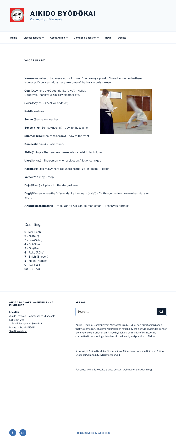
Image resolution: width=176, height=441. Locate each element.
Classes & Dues (32, 37)
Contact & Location (85, 37)
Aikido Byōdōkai (63, 13)
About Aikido (57, 37)
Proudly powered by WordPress (92, 432)
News (108, 37)
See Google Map (18, 331)
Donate (122, 37)
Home (13, 37)
